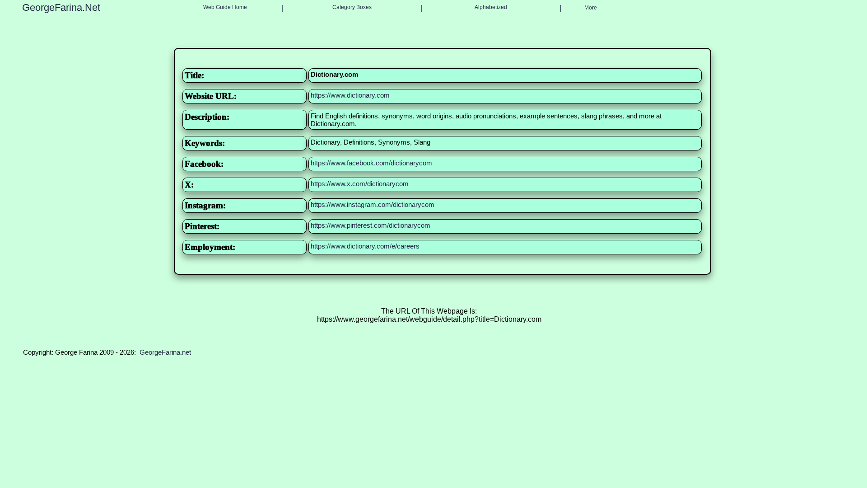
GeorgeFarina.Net (61, 7)
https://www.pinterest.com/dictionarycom (370, 225)
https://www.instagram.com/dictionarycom (372, 204)
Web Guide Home (225, 7)
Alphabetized (491, 7)
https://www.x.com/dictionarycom (360, 184)
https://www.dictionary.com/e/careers (365, 246)
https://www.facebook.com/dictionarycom (371, 163)
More (590, 8)
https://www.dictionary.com (350, 95)
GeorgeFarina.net (165, 352)
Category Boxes (352, 7)
